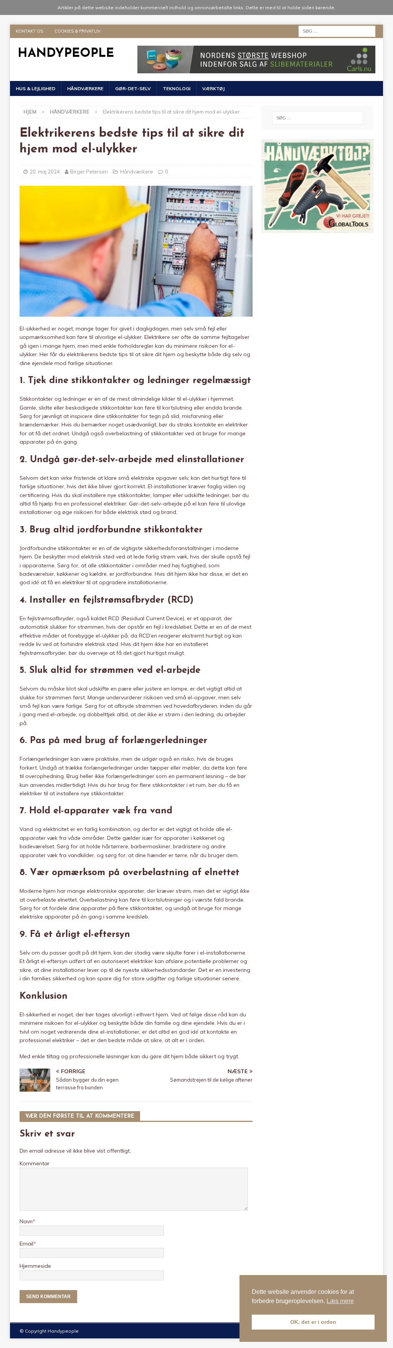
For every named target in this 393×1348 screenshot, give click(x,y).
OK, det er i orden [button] (313, 1322)
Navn (26, 1221)
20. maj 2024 (45, 171)
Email (26, 1243)
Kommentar (35, 1163)
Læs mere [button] (340, 1301)
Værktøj (213, 88)
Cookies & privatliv (77, 31)
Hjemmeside (35, 1265)
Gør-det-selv (133, 88)
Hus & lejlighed (35, 88)
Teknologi (176, 88)
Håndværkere (85, 88)
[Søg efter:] (337, 30)
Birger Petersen (89, 171)
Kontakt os (29, 31)
